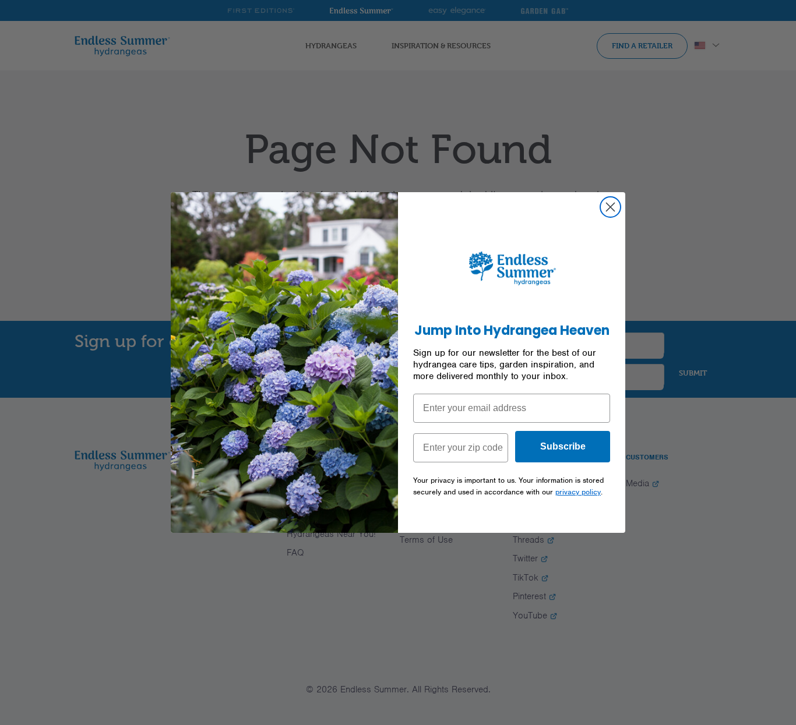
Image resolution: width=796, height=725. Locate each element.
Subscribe (563, 446)
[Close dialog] (610, 207)
